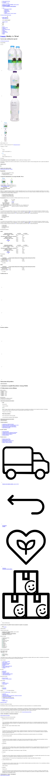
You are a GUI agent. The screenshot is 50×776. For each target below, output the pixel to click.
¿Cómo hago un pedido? (6, 661)
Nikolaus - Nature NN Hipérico (7, 442)
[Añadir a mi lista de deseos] (0, 165)
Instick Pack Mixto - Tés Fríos (7, 441)
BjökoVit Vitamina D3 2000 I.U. (7, 434)
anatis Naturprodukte (5, 431)
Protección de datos (5, 694)
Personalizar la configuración (14, 713)
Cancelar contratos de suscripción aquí (8, 698)
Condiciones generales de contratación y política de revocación (12, 695)
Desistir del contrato (3, 702)
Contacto (5, 12)
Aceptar (2, 713)
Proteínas (8, 240)
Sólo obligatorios (6, 713)
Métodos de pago (7, 11)
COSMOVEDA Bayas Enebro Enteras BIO (9, 433)
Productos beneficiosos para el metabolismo (9, 425)
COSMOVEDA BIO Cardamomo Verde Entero (9, 432)
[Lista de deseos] (3, 23)
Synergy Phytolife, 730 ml (5, 186)
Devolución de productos (6, 663)
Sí (13, 417)
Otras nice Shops (5, 700)
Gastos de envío (6, 10)
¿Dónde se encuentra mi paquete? (7, 673)
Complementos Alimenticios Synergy (8, 424)
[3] (15, 223)
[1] (7, 260)
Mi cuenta (3, 665)
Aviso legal (4, 693)
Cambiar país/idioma (11, 690)
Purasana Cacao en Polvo (6, 438)
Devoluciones (6, 9)
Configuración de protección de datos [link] (8, 697)
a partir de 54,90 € (10, 4)
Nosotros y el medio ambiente (7, 678)
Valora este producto (4, 383)
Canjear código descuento (6, 674)
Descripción (3, 189)
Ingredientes (3, 207)
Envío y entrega (4, 662)
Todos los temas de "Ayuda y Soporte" (10, 13)
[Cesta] (26, 25)
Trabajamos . (9, 6)
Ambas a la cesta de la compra (5, 188)
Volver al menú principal (6, 1)
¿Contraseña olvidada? (5, 672)
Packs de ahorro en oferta (6, 427)
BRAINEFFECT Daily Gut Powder (8, 440)
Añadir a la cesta (3, 164)
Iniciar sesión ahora (5, 18)
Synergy (3, 36)
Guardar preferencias (4, 774)
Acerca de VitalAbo (5, 683)
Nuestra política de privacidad (5, 715)
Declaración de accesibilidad (6, 696)
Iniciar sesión (4, 671)
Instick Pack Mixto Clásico (6, 439)
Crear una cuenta (5, 21)
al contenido (4, 2)
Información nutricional (4, 229)
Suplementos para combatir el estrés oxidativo (9, 426)
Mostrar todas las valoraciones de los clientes (7, 419)
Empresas (3, 667)
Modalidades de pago (5, 664)
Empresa (3, 699)
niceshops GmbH (7, 692)
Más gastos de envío (16, 144)
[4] (29, 223)
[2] (29, 211)
